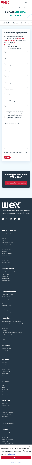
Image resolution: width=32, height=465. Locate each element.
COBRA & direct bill (6, 305)
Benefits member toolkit (7, 412)
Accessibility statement (7, 443)
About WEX (4, 362)
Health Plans (5, 328)
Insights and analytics (7, 253)
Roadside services (6, 258)
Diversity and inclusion (7, 367)
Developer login (5, 353)
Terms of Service (22, 152)
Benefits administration (7, 294)
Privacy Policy (11, 152)
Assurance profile (6, 432)
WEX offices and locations (8, 421)
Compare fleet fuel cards (8, 233)
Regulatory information (7, 439)
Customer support (6, 405)
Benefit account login (7, 410)
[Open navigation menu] (29, 2)
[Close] (30, 446)
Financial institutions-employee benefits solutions (14, 323)
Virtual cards (5, 276)
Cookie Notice (5, 437)
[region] (16, 455)
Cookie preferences (16, 462)
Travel (3, 339)
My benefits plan (6, 394)
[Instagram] (11, 218)
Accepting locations (6, 414)
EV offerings (4, 251)
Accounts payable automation (9, 271)
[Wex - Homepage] (12, 2)
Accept (16, 457)
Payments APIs (5, 350)
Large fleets (4, 238)
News (3, 375)
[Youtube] (19, 218)
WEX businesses (6, 371)
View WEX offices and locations (16, 183)
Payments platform (6, 285)
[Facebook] (15, 218)
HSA (3, 301)
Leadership (4, 364)
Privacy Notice (5, 435)
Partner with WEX (6, 369)
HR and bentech (5, 330)
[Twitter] (7, 218)
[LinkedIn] (3, 218)
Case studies (5, 389)
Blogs (3, 385)
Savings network (6, 255)
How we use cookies (12, 454)
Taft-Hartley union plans (7, 334)
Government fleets (6, 249)
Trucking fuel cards (6, 244)
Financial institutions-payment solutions (11, 321)
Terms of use (5, 441)
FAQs (3, 391)
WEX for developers (6, 348)
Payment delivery (6, 280)
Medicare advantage (7, 312)
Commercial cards (6, 282)
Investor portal (5, 373)
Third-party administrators (8, 337)
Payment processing (6, 278)
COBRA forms (5, 416)
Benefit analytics (6, 309)
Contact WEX (8, 7)
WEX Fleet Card (5, 240)
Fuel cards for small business (9, 236)
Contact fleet (17, 23)
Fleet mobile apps (6, 262)
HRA (3, 307)
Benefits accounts (6, 296)
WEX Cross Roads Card (7, 242)
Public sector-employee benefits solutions (12, 332)
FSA (2, 303)
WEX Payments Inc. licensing (9, 423)
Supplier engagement (7, 274)
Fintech (3, 326)
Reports (3, 387)
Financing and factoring (7, 247)
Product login (5, 407)
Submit (7, 157)
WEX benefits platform (7, 298)
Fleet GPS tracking (6, 260)
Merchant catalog (6, 418)
